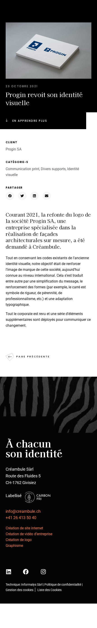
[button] (10, 196)
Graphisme (14, 545)
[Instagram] (43, 571)
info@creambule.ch (23, 511)
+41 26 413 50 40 (21, 517)
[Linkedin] (8, 571)
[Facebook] (26, 571)
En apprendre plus (29, 121)
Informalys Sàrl (31, 584)
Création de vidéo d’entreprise (29, 534)
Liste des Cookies (49, 590)
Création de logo (19, 540)
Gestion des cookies (19, 590)
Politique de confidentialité (63, 584)
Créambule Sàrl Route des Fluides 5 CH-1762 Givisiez (23, 476)
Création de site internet (24, 528)
